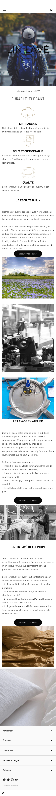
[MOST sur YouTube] (16, 779)
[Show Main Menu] (4, 10)
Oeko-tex (27, 591)
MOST (16, 785)
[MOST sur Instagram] (12, 779)
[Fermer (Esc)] (3, 793)
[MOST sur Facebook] (4, 779)
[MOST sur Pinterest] (8, 779)
